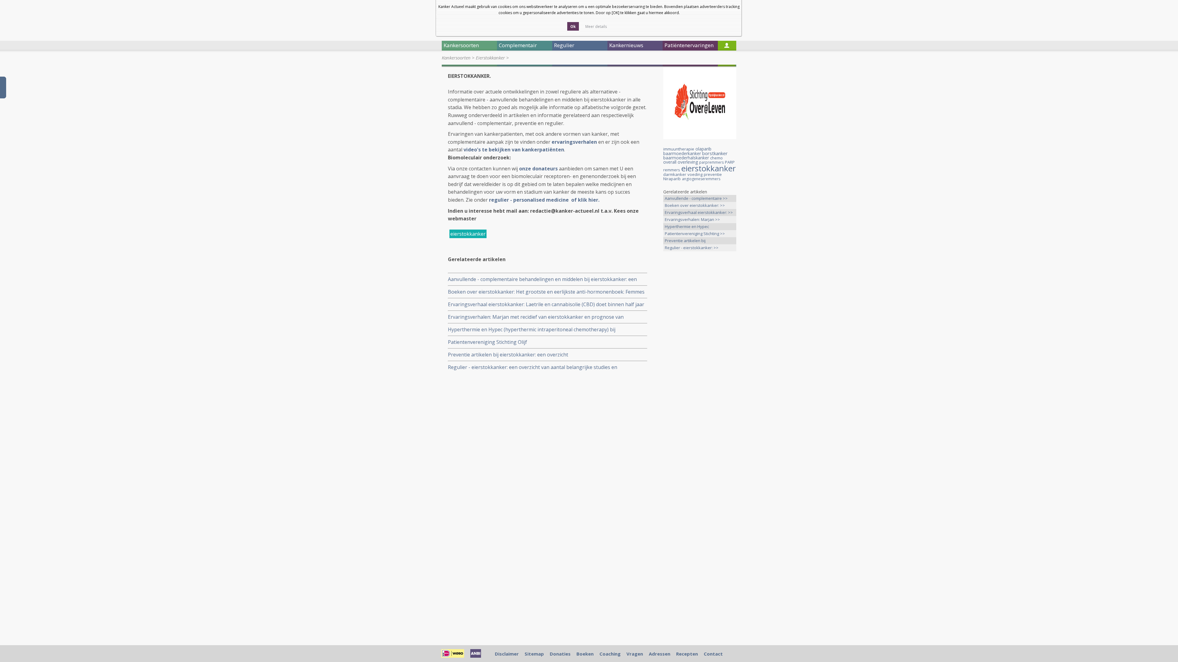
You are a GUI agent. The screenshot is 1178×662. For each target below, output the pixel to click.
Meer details (596, 26)
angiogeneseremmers (701, 178)
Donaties (560, 654)
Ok (573, 26)
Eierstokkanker (490, 58)
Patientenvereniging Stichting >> (695, 233)
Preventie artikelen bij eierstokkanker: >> (685, 241)
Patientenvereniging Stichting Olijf (487, 342)
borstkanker (715, 153)
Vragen (634, 654)
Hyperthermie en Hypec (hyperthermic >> (687, 227)
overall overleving (680, 162)
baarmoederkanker (682, 153)
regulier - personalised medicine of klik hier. (545, 199)
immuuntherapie (678, 149)
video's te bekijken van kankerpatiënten (514, 149)
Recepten (687, 654)
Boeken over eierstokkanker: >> (695, 205)
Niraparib (672, 178)
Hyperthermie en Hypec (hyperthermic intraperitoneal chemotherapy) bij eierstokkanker (531, 329)
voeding (695, 174)
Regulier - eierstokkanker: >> (691, 247)
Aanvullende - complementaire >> (696, 198)
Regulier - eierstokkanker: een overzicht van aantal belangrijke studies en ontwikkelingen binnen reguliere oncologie (532, 367)
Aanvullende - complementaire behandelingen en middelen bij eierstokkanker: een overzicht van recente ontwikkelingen (542, 279)
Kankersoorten (456, 58)
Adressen (659, 654)
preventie (713, 174)
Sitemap (534, 654)
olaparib (703, 149)
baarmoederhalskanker (686, 158)
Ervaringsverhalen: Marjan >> (692, 219)
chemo (716, 158)
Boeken (585, 654)
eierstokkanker (468, 233)
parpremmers (711, 162)
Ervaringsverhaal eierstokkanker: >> (699, 212)
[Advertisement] (699, 352)
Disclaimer (507, 654)
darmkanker (674, 174)
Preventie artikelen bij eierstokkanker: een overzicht (508, 354)
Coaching (610, 654)
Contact (713, 654)
